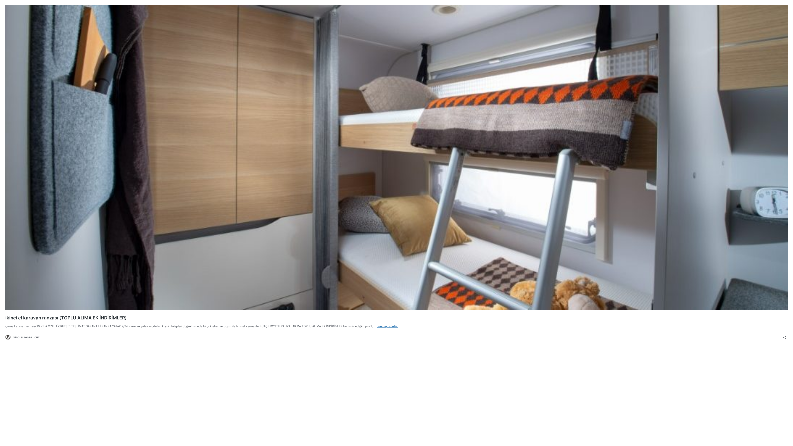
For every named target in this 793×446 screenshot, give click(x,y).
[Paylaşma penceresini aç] (785, 336)
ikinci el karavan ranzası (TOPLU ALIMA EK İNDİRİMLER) (66, 317)
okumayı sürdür (387, 326)
